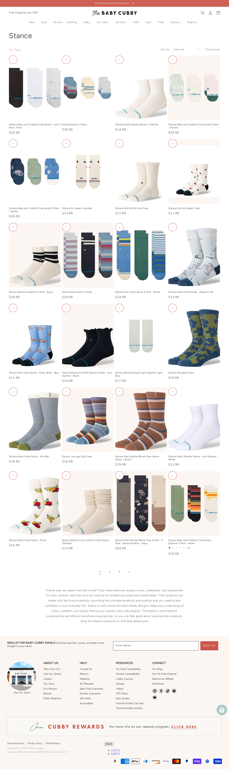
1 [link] (100, 572)
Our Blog (157, 669)
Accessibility (86, 703)
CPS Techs (122, 693)
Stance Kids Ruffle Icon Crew (131, 208)
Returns (84, 674)
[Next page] (129, 572)
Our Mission (50, 688)
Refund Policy (53, 743)
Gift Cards (85, 698)
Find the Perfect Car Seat (130, 703)
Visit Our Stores (52, 674)
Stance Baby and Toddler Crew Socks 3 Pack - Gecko (34, 210)
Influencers (158, 683)
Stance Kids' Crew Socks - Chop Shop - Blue (34, 372)
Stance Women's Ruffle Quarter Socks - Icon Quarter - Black (87, 374)
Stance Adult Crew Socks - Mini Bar (29, 456)
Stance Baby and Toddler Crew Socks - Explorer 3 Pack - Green (190, 542)
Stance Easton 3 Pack (74, 124)
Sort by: (165, 49)
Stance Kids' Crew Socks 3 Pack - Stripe (137, 292)
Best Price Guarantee (91, 688)
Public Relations (52, 698)
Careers (47, 679)
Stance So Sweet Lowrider (77, 208)
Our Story (49, 683)
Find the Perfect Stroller (129, 708)
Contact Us (86, 669)
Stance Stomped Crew (181, 372)
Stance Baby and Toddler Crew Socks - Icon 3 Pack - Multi (35, 126)
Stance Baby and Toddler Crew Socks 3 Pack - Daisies (193, 126)
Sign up (209, 645)
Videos (119, 688)
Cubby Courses (124, 679)
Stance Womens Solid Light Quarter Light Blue (138, 374)
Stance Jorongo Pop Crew (77, 456)
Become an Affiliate (163, 679)
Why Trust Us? (51, 669)
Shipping (85, 679)
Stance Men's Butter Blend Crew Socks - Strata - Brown (138, 458)
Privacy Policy (35, 743)
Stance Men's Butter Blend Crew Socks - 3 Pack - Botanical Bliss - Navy (139, 542)
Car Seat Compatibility (128, 669)
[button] (203, 13)
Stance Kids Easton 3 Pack (77, 292)
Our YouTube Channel (164, 674)
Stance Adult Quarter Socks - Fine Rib (136, 124)
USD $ (108, 744)
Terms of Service (15, 743)
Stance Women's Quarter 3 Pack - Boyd (31, 292)
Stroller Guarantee (90, 693)
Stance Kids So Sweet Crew (184, 208)
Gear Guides (123, 698)
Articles (120, 683)
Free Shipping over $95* (23, 12)
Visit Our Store (21, 692)
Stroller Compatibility (128, 674)
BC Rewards (87, 683)
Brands (47, 693)
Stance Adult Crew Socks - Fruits (27, 540)
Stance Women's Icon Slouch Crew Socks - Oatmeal (86, 542)
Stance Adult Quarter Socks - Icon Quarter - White (193, 458)
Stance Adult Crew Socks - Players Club (190, 292)
